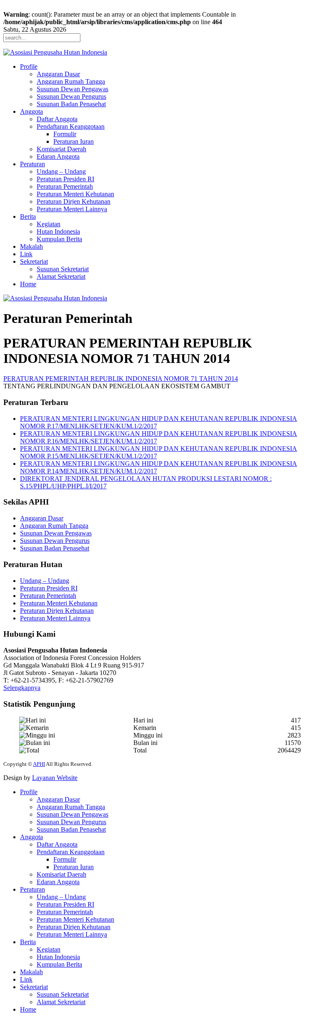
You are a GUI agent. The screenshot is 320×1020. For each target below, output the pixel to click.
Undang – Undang (61, 171)
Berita (28, 216)
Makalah (31, 246)
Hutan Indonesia (58, 231)
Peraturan (32, 164)
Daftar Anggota (57, 118)
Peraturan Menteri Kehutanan (75, 194)
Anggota (31, 111)
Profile (29, 66)
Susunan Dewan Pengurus (71, 96)
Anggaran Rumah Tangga (71, 81)
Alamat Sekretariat (61, 276)
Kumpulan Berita (59, 238)
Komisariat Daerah (61, 148)
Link (26, 254)
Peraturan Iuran (73, 141)
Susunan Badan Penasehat (71, 104)
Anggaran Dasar (58, 74)
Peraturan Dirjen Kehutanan (73, 201)
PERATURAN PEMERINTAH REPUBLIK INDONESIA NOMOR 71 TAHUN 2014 (120, 378)
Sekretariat (34, 261)
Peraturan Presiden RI (65, 178)
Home (28, 284)
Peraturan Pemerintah (65, 186)
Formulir (64, 134)
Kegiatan (48, 224)
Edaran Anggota (58, 156)
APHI (39, 764)
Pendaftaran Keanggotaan (71, 126)
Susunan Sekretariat (63, 268)
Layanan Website (55, 777)
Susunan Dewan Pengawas (72, 88)
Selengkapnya (21, 687)
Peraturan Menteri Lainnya (72, 208)
